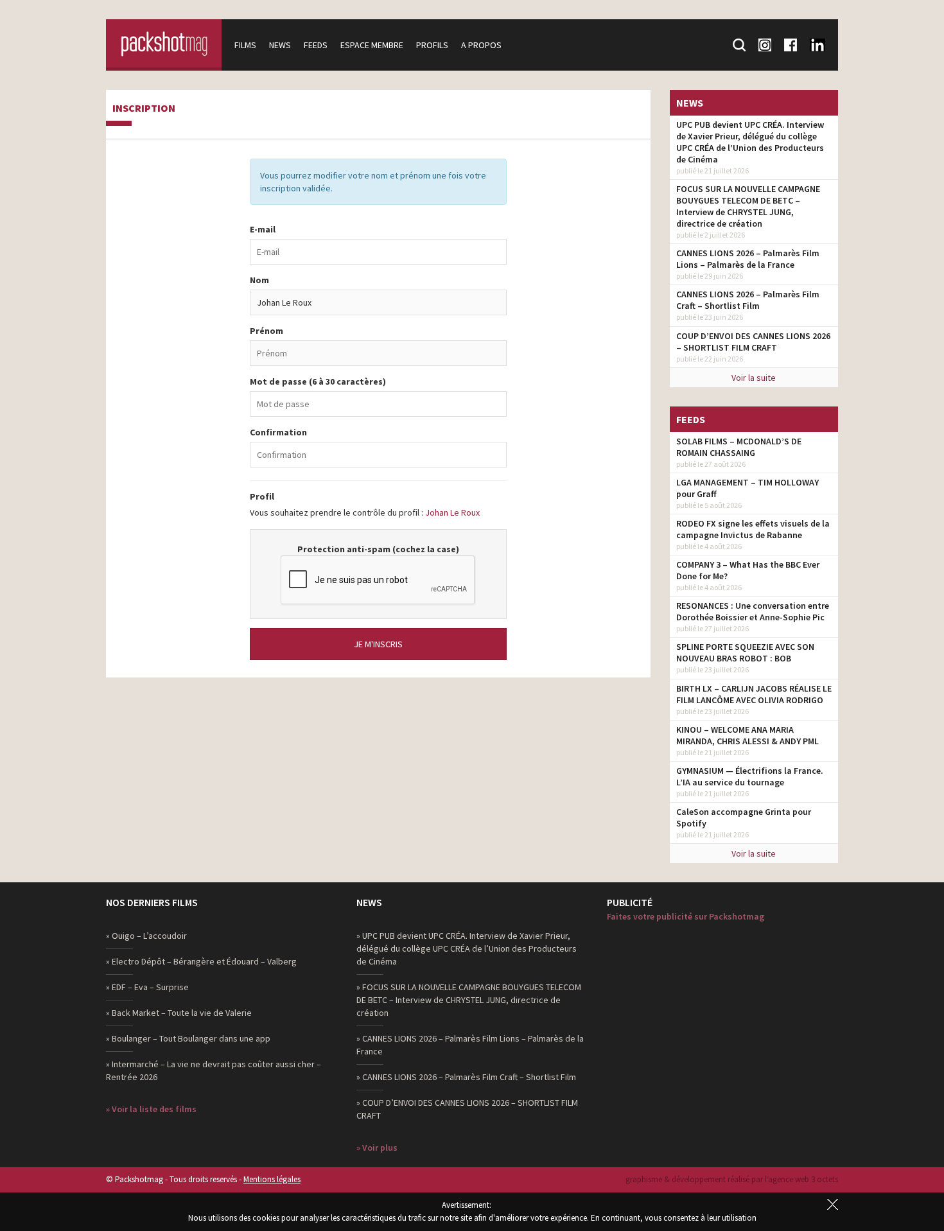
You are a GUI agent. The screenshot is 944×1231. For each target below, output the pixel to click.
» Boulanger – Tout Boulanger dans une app (188, 1038)
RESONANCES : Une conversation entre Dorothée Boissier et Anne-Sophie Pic (752, 611)
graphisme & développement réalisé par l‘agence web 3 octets (731, 1179)
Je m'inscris (378, 644)
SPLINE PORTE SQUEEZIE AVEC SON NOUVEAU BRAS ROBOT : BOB (745, 652)
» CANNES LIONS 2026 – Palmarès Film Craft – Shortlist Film (466, 1077)
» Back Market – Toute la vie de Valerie (179, 1012)
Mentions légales (272, 1179)
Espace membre (371, 45)
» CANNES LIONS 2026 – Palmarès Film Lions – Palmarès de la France (470, 1045)
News (280, 45)
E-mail (262, 229)
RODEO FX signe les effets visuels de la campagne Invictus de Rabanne (753, 529)
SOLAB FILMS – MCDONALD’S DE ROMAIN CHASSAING (738, 446)
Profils (432, 45)
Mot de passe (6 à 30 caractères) (318, 381)
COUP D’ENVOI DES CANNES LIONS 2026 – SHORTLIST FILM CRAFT (753, 341)
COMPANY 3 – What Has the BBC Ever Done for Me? (747, 570)
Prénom (266, 330)
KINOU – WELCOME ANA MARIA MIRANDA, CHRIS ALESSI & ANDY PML (747, 735)
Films (245, 45)
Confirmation (278, 432)
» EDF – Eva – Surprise (147, 987)
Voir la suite (753, 377)
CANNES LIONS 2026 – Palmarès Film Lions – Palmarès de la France (747, 258)
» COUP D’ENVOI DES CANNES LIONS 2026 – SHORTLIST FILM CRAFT (467, 1109)
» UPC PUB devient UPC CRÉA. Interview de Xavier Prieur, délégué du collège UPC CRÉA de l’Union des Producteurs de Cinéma (466, 948)
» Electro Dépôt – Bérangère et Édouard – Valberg (201, 961)
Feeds (316, 45)
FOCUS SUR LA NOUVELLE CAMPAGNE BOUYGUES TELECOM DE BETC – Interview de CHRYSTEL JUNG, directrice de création (748, 206)
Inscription (143, 108)
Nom (259, 280)
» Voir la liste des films (151, 1109)
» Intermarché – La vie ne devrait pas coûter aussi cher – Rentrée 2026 (213, 1070)
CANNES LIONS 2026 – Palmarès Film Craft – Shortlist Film (747, 299)
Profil (262, 496)
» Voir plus (377, 1147)
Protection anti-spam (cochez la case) (378, 549)
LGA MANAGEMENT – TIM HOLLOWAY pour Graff (747, 488)
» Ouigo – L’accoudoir (146, 935)
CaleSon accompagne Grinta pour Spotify (743, 817)
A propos (481, 45)
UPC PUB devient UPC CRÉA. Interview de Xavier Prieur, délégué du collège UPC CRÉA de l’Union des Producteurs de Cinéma (750, 142)
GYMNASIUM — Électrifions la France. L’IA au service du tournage (749, 776)
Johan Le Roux (452, 512)
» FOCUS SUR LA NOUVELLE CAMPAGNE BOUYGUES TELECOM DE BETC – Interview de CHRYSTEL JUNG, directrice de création (468, 999)
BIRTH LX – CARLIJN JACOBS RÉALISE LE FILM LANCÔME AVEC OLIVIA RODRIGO (754, 694)
